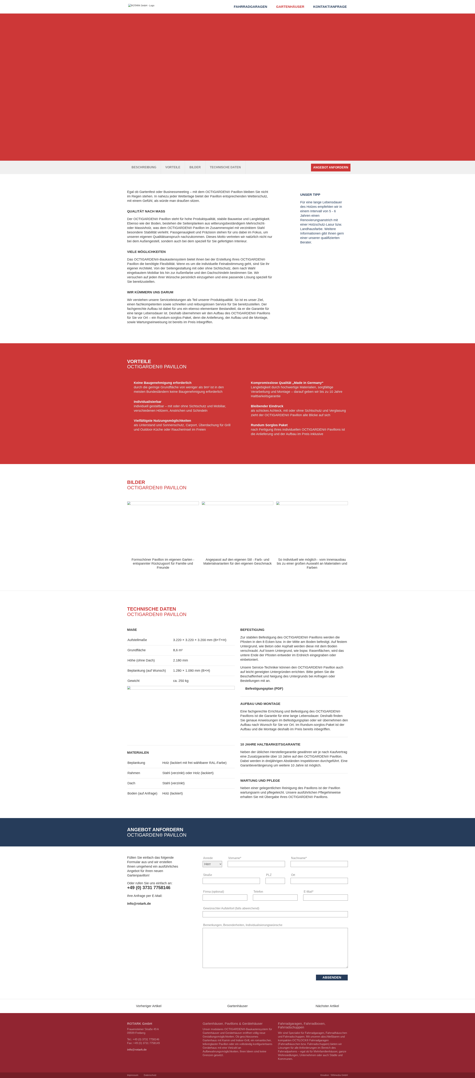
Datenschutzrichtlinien (338, 4)
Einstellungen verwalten (224, 11)
